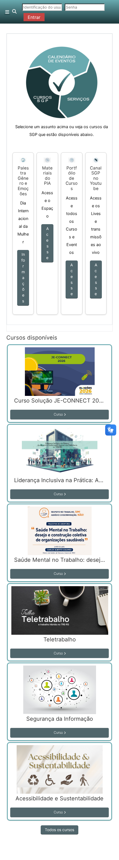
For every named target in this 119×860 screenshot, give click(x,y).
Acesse (47, 243)
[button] (15, 12)
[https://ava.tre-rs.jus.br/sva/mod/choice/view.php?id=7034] (23, 160)
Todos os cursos (59, 830)
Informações (23, 277)
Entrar (34, 17)
